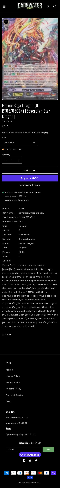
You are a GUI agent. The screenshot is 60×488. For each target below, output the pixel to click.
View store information (17, 200)
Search (9, 369)
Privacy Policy (13, 376)
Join (48, 450)
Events (9, 401)
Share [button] (8, 334)
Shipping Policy (13, 388)
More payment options (30, 185)
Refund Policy (13, 382)
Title (4, 137)
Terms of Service (15, 395)
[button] (4, 6)
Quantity (6, 154)
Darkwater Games (34, 483)
